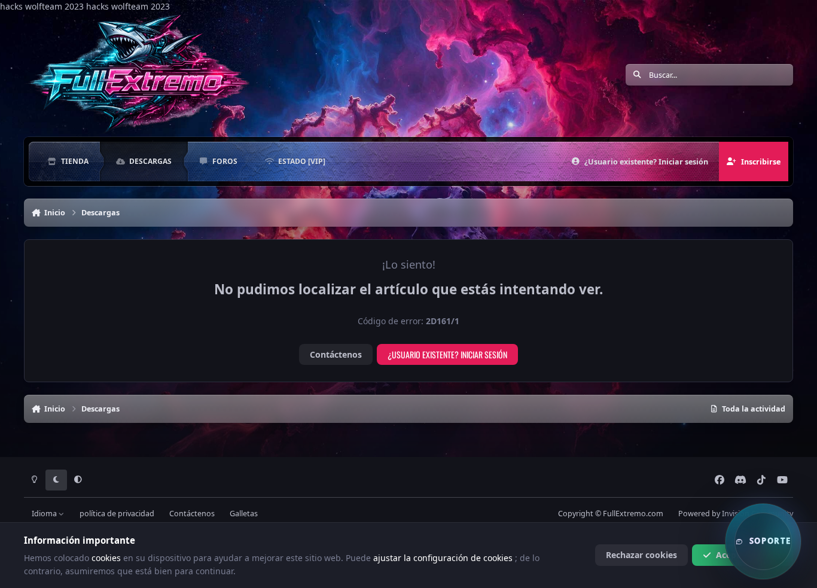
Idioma (45, 513)
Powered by (735, 513)
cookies (107, 557)
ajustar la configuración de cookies (444, 557)
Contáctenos (336, 354)
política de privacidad (117, 513)
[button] (763, 541)
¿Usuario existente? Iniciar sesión (447, 354)
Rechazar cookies (641, 554)
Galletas (244, 513)
